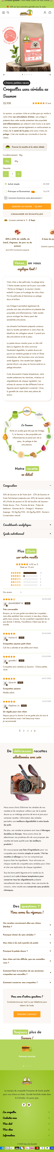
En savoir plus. (33, 1097)
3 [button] (27, 730)
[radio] (6, 184)
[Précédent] (4, 75)
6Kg (16, 161)
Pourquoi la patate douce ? (15, 951)
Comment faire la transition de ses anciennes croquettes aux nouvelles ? (23, 972)
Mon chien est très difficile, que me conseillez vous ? (24, 961)
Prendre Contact (27, 1014)
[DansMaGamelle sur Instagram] (29, 1105)
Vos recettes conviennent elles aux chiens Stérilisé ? (22, 925)
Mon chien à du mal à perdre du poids (20, 942)
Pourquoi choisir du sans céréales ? (19, 934)
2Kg (7, 161)
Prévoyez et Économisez (21, 191)
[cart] (49, 12)
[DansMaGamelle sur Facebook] (24, 1105)
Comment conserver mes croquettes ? (20, 982)
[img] (9, 599)
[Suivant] (50, 75)
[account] (44, 12)
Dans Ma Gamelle (30, 1144)
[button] (39, 103)
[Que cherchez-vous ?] (8, 12)
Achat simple (14, 184)
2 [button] (23, 730)
